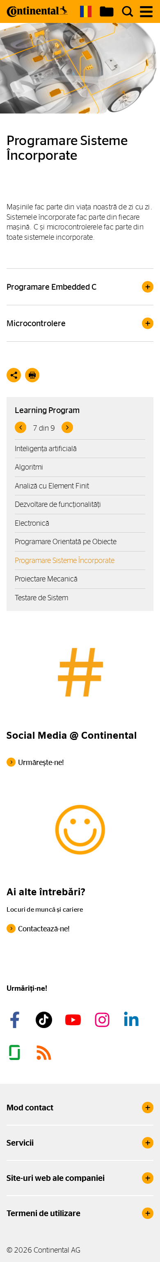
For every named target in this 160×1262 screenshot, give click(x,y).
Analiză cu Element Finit (52, 486)
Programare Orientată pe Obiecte (66, 541)
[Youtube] (74, 1020)
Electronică (32, 523)
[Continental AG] (37, 11)
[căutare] (127, 11)
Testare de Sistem (41, 597)
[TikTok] (45, 1020)
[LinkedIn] (132, 1020)
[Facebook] (16, 1020)
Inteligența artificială (46, 448)
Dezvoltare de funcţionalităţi (58, 504)
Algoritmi (29, 467)
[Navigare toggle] (146, 12)
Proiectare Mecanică (46, 579)
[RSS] (45, 1052)
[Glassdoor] (16, 1052)
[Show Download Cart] (106, 11)
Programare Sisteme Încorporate (64, 560)
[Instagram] (103, 1020)
